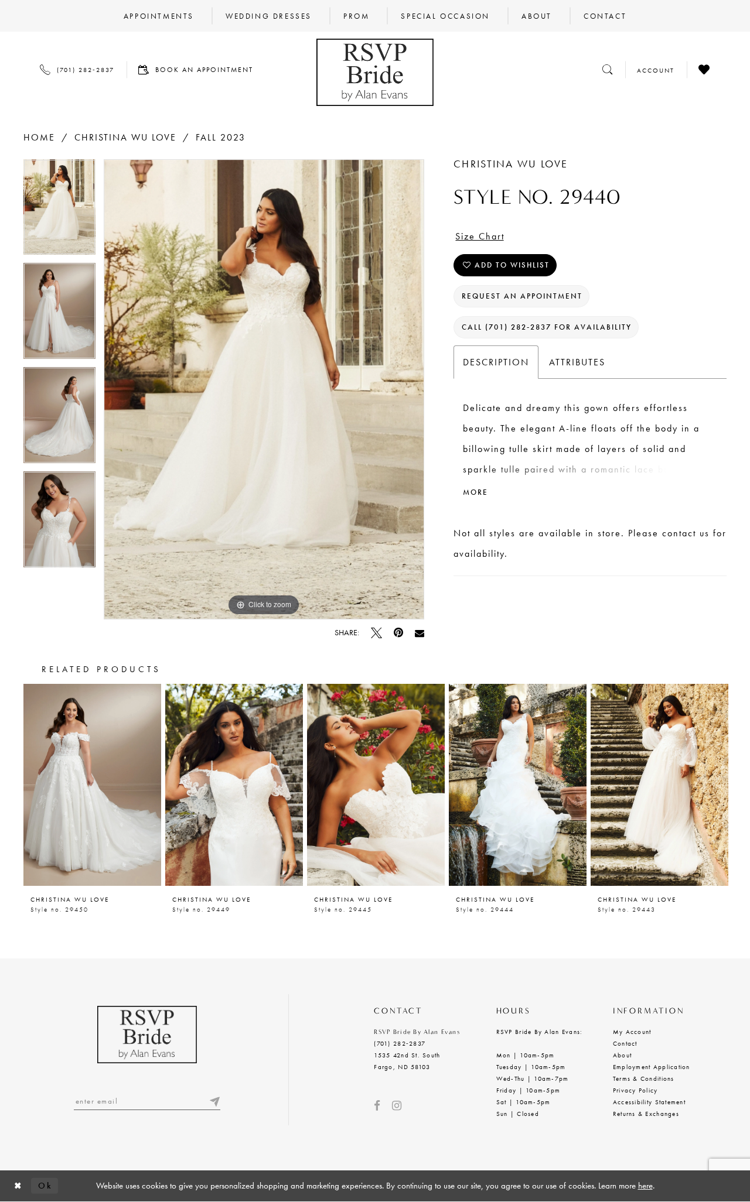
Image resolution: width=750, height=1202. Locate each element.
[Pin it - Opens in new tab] (398, 632)
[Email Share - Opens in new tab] (419, 633)
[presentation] (92, 785)
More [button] (475, 492)
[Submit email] (214, 1101)
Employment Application (651, 1067)
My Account (632, 1032)
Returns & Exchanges (646, 1113)
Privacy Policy (635, 1090)
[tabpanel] (59, 211)
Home (39, 137)
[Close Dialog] (18, 1186)
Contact (625, 1043)
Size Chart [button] (479, 236)
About (622, 1055)
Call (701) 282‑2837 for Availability (547, 327)
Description (496, 362)
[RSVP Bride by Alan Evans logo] (375, 72)
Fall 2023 (221, 137)
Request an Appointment (522, 296)
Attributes (577, 362)
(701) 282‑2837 (399, 1043)
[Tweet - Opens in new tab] (376, 632)
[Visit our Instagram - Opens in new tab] (396, 1105)
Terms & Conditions (643, 1078)
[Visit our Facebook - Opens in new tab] (377, 1105)
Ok (45, 1185)
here (645, 1185)
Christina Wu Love (125, 137)
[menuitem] (159, 16)
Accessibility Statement (649, 1102)
